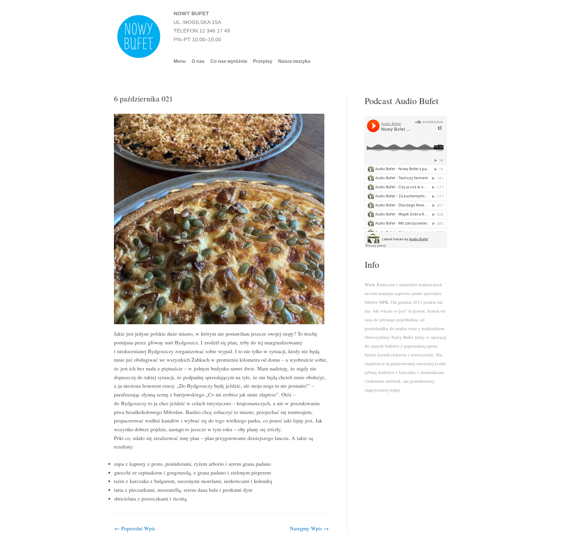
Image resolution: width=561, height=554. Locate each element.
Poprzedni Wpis (135, 528)
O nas (198, 61)
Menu (180, 61)
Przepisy (262, 61)
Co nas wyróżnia (228, 61)
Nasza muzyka (294, 61)
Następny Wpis (309, 528)
